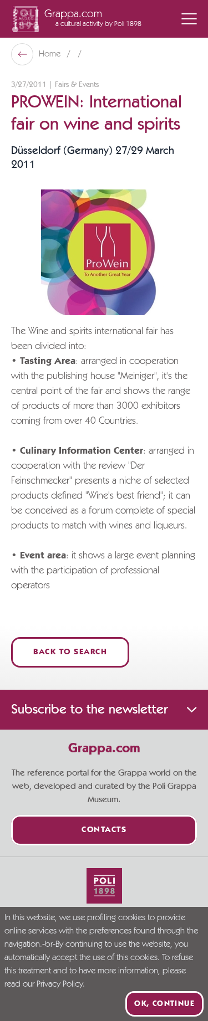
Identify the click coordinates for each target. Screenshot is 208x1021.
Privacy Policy (60, 984)
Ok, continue (164, 1004)
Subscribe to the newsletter (89, 709)
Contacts (104, 830)
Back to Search (70, 652)
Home (51, 54)
